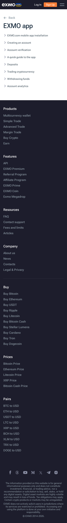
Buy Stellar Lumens (16, 327)
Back (12, 17)
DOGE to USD (12, 450)
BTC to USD (11, 405)
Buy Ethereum (12, 299)
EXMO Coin (10, 191)
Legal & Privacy (13, 269)
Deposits (12, 64)
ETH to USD (11, 411)
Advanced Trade (14, 126)
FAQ (6, 216)
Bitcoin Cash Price (15, 386)
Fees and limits (13, 227)
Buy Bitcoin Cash (14, 321)
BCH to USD (11, 433)
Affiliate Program (14, 180)
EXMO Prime (11, 185)
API (5, 163)
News (7, 258)
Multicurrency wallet (17, 115)
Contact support (14, 222)
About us (9, 253)
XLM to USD (11, 439)
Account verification (19, 49)
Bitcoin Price (11, 363)
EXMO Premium (14, 168)
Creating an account (19, 42)
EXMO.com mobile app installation (27, 35)
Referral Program (15, 174)
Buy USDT (10, 304)
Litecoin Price (12, 374)
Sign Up (50, 4)
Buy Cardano (12, 332)
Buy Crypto (10, 137)
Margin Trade (12, 132)
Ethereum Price (13, 369)
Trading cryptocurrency (20, 71)
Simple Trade (12, 121)
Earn (6, 143)
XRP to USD (11, 428)
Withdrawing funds (18, 78)
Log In (38, 4)
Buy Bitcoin (10, 293)
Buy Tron (9, 338)
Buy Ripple (10, 310)
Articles (8, 233)
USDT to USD (12, 417)
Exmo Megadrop (14, 196)
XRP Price (10, 380)
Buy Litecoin (11, 316)
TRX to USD (11, 444)
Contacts (9, 264)
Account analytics (17, 86)
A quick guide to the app (21, 57)
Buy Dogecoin (12, 343)
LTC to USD (11, 422)
